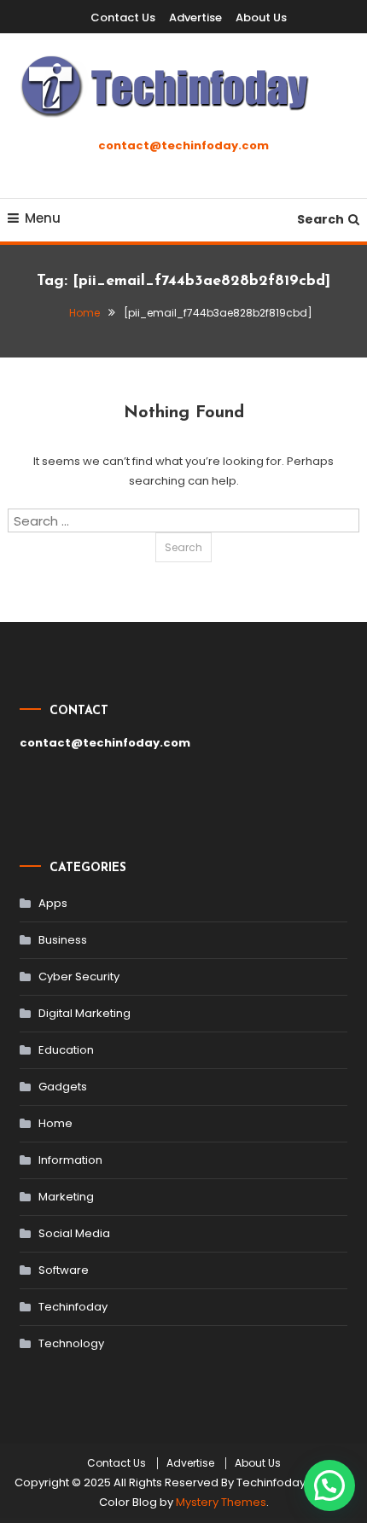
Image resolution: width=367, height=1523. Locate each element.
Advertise (195, 17)
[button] (329, 1485)
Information (70, 1160)
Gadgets (62, 1086)
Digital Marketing (84, 1013)
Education (66, 1050)
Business (62, 940)
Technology (71, 1343)
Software (63, 1270)
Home (55, 1123)
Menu (43, 218)
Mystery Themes (221, 1502)
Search (320, 219)
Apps (52, 903)
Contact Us (122, 17)
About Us (261, 17)
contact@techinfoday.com (183, 145)
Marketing (66, 1197)
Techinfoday (73, 1307)
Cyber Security (78, 976)
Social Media (74, 1233)
